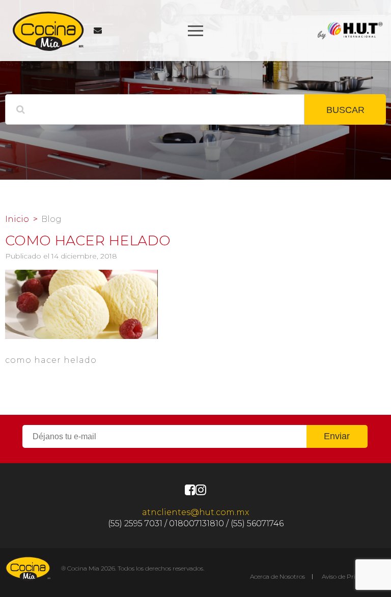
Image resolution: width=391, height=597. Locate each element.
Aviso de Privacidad (350, 576)
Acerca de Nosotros (277, 576)
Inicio (17, 219)
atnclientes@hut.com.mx (195, 512)
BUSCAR (345, 110)
